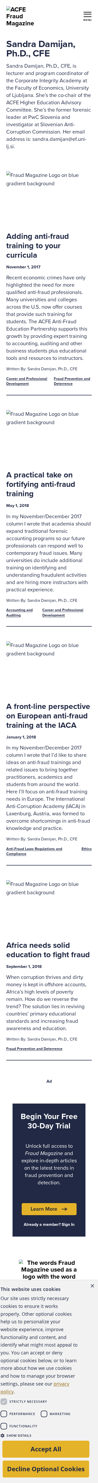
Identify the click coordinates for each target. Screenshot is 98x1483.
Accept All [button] (46, 1449)
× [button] (92, 1286)
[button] (39, 1435)
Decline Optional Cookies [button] (46, 1468)
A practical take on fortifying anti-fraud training (40, 484)
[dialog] (49, 1381)
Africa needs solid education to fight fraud (48, 950)
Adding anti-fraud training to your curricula (37, 246)
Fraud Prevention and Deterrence (34, 1049)
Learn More (44, 1209)
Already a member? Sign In (49, 1224)
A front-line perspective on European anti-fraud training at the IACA (48, 716)
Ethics (87, 849)
